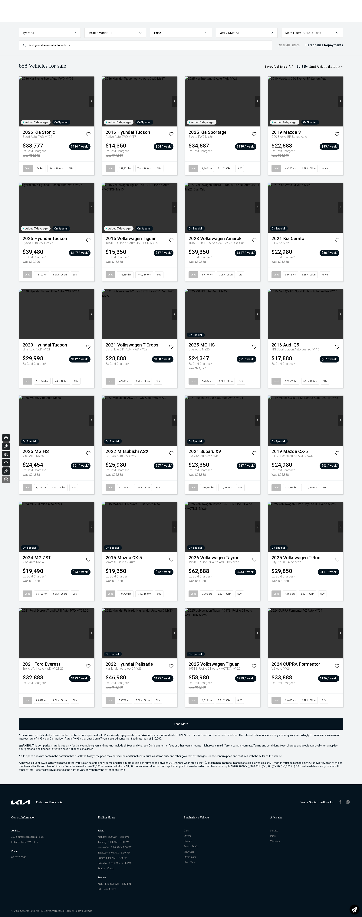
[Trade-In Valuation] (6, 438)
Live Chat (354, 909)
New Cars (189, 851)
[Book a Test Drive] (6, 471)
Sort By (302, 66)
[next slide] (91, 101)
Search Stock (191, 846)
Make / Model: (98, 33)
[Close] (6, 479)
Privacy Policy (73, 910)
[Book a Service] (6, 446)
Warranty (275, 841)
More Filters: (293, 33)
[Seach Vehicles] (6, 454)
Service (274, 830)
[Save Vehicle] (88, 135)
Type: (26, 33)
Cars (186, 830)
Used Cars (189, 862)
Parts (272, 835)
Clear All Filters (289, 45)
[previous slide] (21, 101)
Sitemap (88, 910)
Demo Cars (190, 857)
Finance (188, 841)
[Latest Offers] (6, 463)
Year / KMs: (227, 33)
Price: (158, 33)
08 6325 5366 (18, 857)
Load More (181, 724)
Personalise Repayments (324, 45)
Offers (187, 835)
